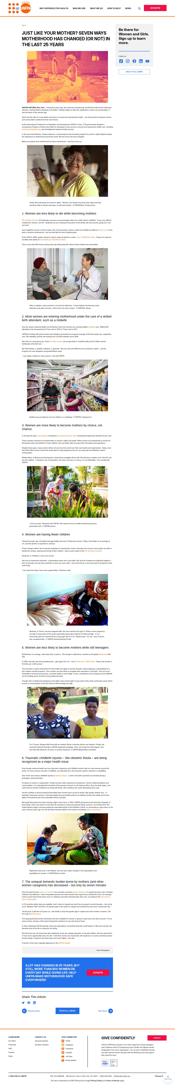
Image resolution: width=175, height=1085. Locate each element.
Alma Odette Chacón (30, 220)
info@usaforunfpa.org (122, 1076)
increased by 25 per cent (66, 436)
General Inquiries (41, 1041)
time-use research (47, 892)
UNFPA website (64, 943)
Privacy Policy (161, 1076)
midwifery (92, 327)
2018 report (36, 914)
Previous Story (34, 1011)
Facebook (69, 1049)
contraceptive (43, 436)
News (10, 1056)
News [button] (128, 8)
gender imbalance (79, 892)
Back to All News (134, 72)
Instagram (69, 1045)
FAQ (10, 1048)
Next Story (102, 1011)
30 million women (56, 341)
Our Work (12, 1041)
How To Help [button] (114, 8)
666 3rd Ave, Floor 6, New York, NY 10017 (82, 1076)
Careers (11, 1052)
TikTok (67, 1041)
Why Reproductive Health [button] (54, 8)
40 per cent (103, 230)
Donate (155, 8)
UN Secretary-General (93, 551)
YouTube (68, 1056)
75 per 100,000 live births (85, 237)
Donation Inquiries (42, 1045)
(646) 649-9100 (106, 1076)
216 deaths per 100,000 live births (53, 240)
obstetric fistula (61, 776)
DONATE (98, 972)
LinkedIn (68, 1052)
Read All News (67, 1011)
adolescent (103, 654)
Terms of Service (113, 1081)
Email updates (70, 1060)
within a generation (94, 810)
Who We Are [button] (79, 8)
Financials (12, 1045)
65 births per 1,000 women (85, 661)
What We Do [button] (96, 8)
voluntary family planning (31, 129)
